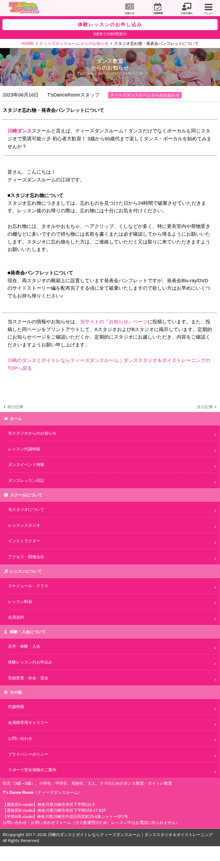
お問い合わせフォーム (51, 822)
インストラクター (24, 541)
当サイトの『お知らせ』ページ (114, 321)
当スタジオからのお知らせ (32, 433)
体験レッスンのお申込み (30, 662)
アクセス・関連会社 (26, 556)
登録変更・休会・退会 (28, 678)
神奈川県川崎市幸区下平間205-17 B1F (71, 810)
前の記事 (15, 406)
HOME (27, 43)
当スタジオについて (26, 509)
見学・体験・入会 (24, 646)
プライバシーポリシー (28, 754)
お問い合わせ (20, 738)
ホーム (16, 418)
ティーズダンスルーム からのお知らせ (74, 43)
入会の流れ (187, 13)
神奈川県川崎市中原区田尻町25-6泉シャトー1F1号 (82, 816)
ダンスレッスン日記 (26, 480)
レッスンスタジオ (24, 525)
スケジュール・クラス (28, 585)
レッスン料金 (20, 601)
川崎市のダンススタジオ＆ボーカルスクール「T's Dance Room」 (26, 8)
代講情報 (158, 13)
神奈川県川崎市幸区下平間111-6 (66, 804)
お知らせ (129, 13)
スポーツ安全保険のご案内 (32, 769)
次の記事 (205, 406)
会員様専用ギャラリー (28, 722)
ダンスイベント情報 (26, 464)
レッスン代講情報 (24, 449)
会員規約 (16, 617)
